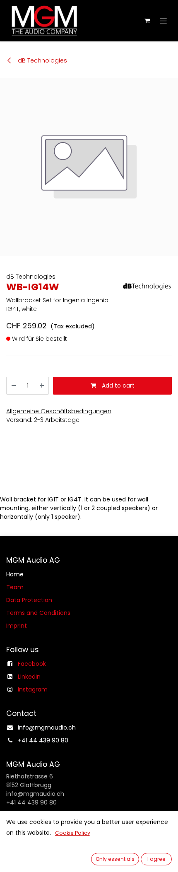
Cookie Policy (72, 832)
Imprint (16, 625)
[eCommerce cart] (147, 21)
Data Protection (29, 600)
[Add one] (42, 385)
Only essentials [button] (115, 858)
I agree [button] (156, 858)
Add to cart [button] (117, 385)
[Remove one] (14, 385)
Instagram (33, 689)
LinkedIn (29, 676)
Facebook (32, 664)
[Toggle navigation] (163, 20)
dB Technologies (41, 60)
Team (15, 587)
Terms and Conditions (38, 613)
